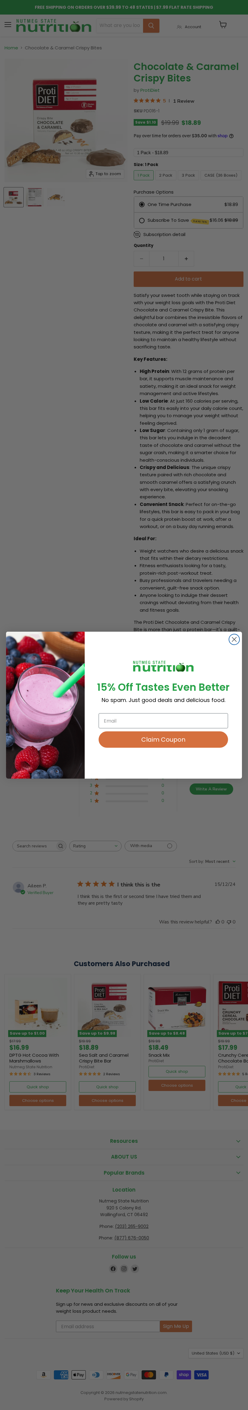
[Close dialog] (234, 639)
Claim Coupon (163, 739)
